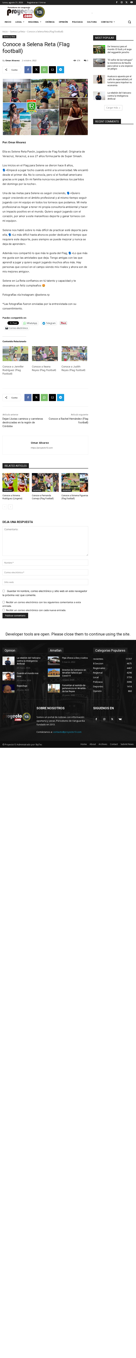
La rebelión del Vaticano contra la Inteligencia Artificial (119, 96)
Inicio (5, 31)
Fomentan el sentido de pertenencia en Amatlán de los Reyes (74, 688)
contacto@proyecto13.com (67, 731)
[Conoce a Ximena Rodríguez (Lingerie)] (15, 482)
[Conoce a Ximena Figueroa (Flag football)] (74, 482)
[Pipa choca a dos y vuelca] (54, 661)
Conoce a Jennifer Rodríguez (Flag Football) (13, 370)
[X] (126, 3)
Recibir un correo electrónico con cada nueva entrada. (36, 610)
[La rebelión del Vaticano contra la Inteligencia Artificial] (99, 95)
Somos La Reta (17, 31)
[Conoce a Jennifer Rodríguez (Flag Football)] (15, 353)
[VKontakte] (120, 719)
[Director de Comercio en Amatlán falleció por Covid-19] (54, 673)
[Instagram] (122, 3)
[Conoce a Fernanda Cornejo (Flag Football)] (45, 482)
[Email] (52, 69)
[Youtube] (131, 3)
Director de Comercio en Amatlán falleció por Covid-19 (74, 673)
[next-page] (10, 507)
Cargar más (112, 107)
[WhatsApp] (44, 69)
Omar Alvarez (12, 60)
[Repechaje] (8, 688)
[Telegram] (60, 69)
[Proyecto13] (26, 12)
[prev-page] (4, 507)
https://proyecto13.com (42, 448)
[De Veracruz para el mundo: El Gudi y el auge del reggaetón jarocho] (99, 49)
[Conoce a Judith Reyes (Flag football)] (74, 353)
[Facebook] (117, 3)
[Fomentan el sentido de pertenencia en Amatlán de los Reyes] (54, 688)
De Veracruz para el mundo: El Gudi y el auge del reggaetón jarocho (119, 49)
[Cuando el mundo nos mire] (8, 676)
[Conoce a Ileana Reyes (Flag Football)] (45, 353)
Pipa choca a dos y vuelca (75, 658)
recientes (8, 490)
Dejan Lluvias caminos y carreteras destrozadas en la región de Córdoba (22, 422)
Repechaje (22, 686)
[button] (129, 22)
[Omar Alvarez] (16, 445)
